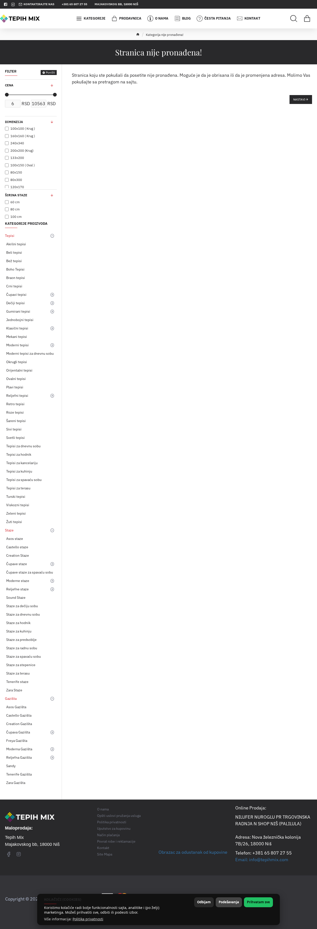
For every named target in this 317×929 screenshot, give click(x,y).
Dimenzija (14, 122)
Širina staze (16, 195)
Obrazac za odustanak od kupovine (192, 852)
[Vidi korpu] (307, 18)
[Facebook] (8, 854)
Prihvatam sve (258, 902)
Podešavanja (229, 902)
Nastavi (299, 99)
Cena (9, 85)
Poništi (50, 72)
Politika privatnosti (88, 919)
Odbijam (204, 902)
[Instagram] (18, 854)
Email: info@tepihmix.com (261, 859)
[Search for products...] (293, 18)
